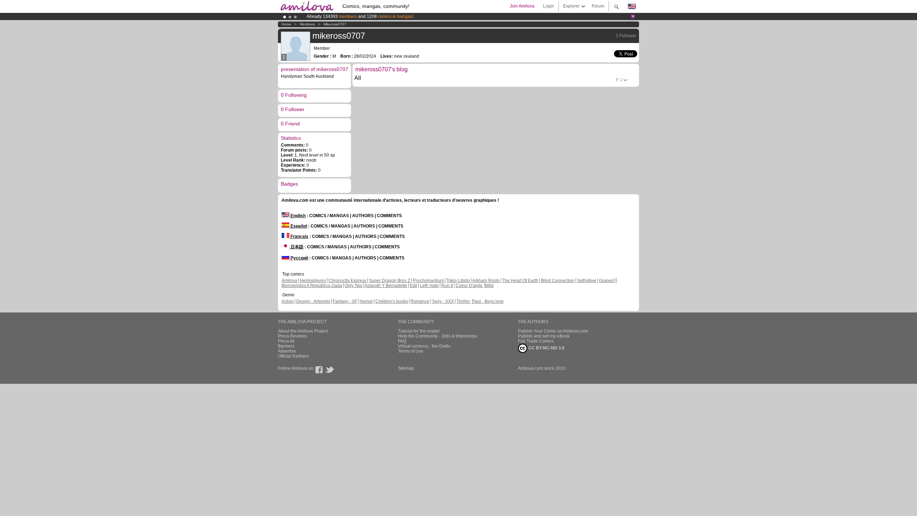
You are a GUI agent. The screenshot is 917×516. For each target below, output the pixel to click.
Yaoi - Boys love (488, 301)
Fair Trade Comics (536, 341)
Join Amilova (522, 6)
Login (548, 6)
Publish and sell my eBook (544, 336)
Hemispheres (313, 280)
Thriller (463, 301)
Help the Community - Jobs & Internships (437, 336)
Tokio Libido (458, 280)
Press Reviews (292, 336)
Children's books (391, 301)
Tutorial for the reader (419, 331)
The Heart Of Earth (520, 280)
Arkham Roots (486, 280)
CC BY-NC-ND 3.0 (546, 347)
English (297, 215)
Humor (366, 301)
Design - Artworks (313, 301)
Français (298, 236)
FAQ (402, 341)
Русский (298, 258)
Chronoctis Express (347, 280)
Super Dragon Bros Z (389, 280)
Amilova (289, 280)
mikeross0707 (334, 24)
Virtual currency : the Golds (424, 346)
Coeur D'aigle (470, 285)
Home (286, 24)
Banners (286, 346)
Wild (489, 285)
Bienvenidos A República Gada (312, 285)
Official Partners (293, 356)
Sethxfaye (586, 280)
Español (298, 226)
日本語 (296, 246)
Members (307, 24)
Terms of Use (410, 351)
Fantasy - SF (345, 301)
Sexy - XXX (443, 301)
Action (288, 301)
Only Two (354, 285)
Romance (420, 301)
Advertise (287, 351)
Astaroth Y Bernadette (386, 285)
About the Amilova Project (303, 331)
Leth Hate (429, 285)
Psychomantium (428, 280)
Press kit (286, 341)
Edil (413, 285)
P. (619, 79)
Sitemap (406, 368)
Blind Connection (558, 280)
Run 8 (447, 285)
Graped (606, 280)
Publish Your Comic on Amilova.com (553, 331)
